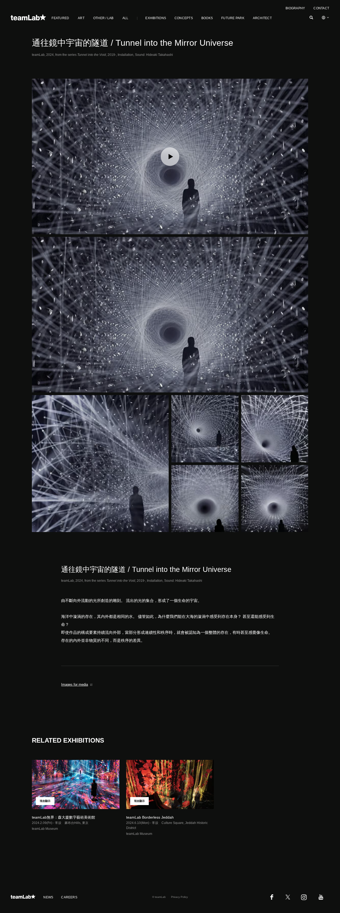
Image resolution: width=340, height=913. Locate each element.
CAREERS (69, 897)
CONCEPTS (184, 18)
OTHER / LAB (103, 18)
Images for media (74, 684)
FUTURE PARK (232, 18)
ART (81, 18)
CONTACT (321, 8)
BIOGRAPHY (295, 8)
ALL (125, 18)
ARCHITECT (262, 18)
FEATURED (60, 18)
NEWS (48, 897)
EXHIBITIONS (155, 18)
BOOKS (207, 18)
